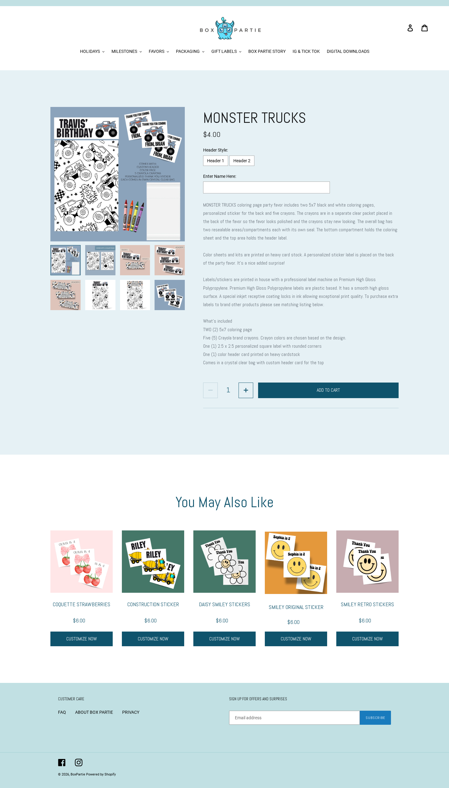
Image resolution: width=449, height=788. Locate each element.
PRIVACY (130, 712)
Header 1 (215, 160)
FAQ (62, 712)
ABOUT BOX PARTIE (94, 712)
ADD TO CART (328, 390)
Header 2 (241, 160)
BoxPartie (78, 774)
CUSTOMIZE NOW (81, 639)
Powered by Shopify (101, 774)
